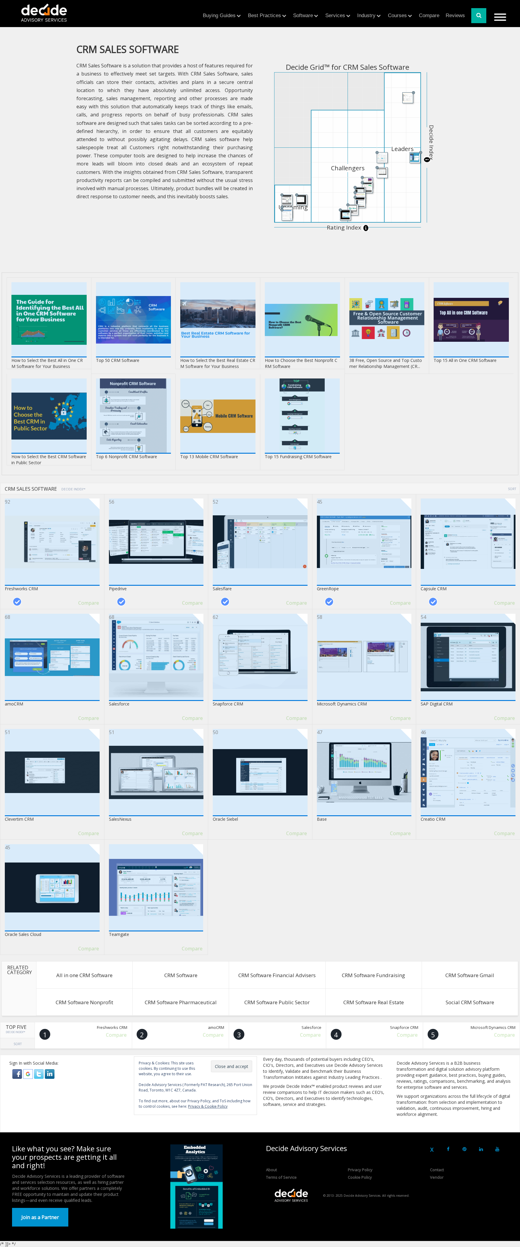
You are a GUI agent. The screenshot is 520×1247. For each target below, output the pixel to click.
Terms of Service (281, 1177)
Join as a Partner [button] (40, 1217)
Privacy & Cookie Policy (208, 1106)
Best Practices (264, 15)
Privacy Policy (360, 1169)
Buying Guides (219, 15)
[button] (17, 1073)
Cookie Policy (360, 1177)
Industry (366, 15)
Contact (437, 1169)
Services (335, 15)
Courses (397, 15)
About (271, 1169)
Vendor (437, 1177)
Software (303, 15)
